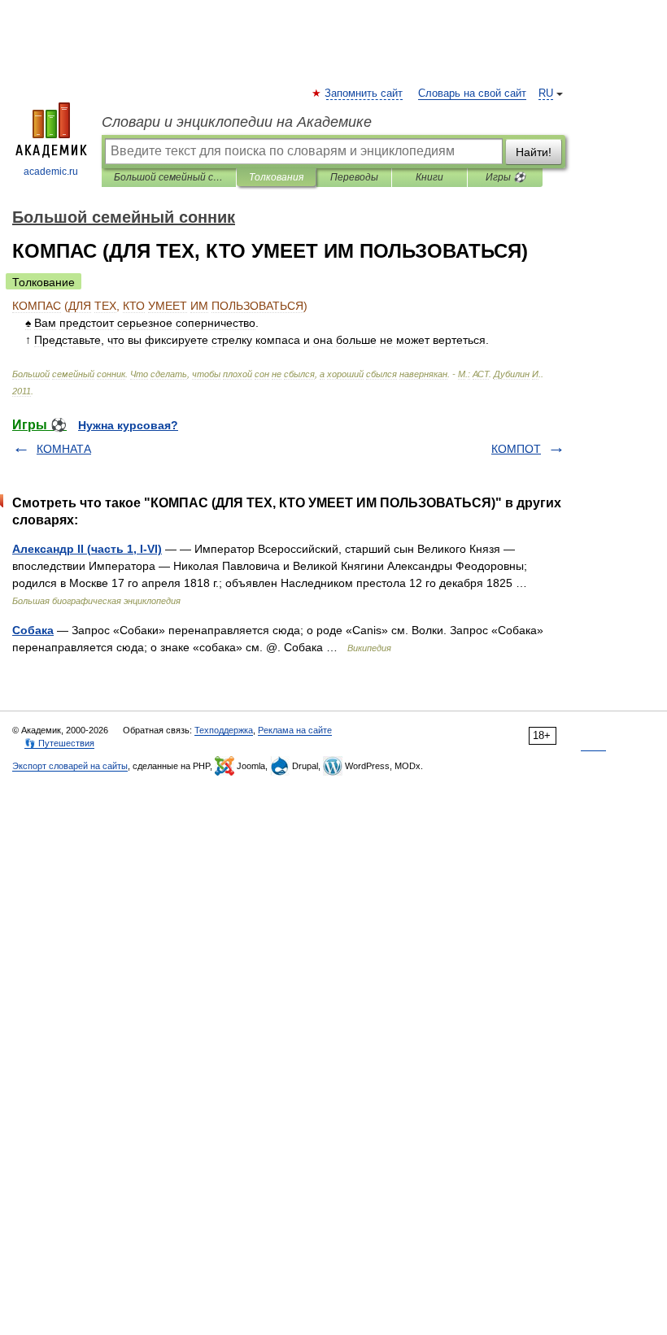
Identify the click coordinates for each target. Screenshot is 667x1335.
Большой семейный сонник (169, 177)
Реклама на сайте (295, 730)
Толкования (276, 177)
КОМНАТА (64, 448)
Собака (33, 630)
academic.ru (51, 171)
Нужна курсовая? (128, 425)
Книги (429, 177)
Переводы (354, 177)
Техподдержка (223, 730)
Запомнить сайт (364, 93)
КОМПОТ (516, 448)
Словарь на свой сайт (472, 93)
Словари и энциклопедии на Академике (237, 122)
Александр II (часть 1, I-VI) (87, 548)
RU (545, 93)
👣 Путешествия (59, 743)
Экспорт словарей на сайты (70, 766)
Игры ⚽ (505, 177)
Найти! (533, 152)
